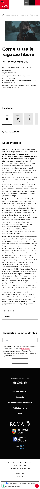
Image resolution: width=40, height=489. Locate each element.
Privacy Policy (20, 473)
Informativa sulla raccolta (11, 487)
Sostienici (20, 397)
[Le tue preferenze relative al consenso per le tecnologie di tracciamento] (3, 485)
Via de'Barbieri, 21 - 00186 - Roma (20, 468)
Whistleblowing (20, 408)
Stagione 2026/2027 (20, 392)
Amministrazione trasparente (20, 403)
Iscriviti (20, 361)
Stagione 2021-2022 (12, 15)
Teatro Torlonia (24, 15)
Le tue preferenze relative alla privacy (22, 483)
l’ (25, 349)
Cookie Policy (20, 476)
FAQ (20, 414)
